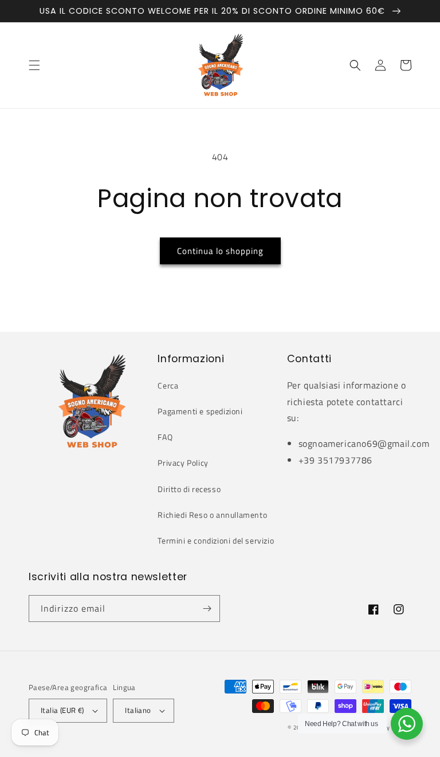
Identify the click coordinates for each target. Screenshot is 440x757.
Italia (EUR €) (62, 710)
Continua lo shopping (220, 250)
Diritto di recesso (189, 489)
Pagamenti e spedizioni (200, 411)
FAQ (165, 437)
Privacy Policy (183, 463)
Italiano (138, 710)
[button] (34, 65)
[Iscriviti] (206, 608)
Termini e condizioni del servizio (216, 540)
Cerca (168, 385)
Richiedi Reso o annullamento (212, 515)
